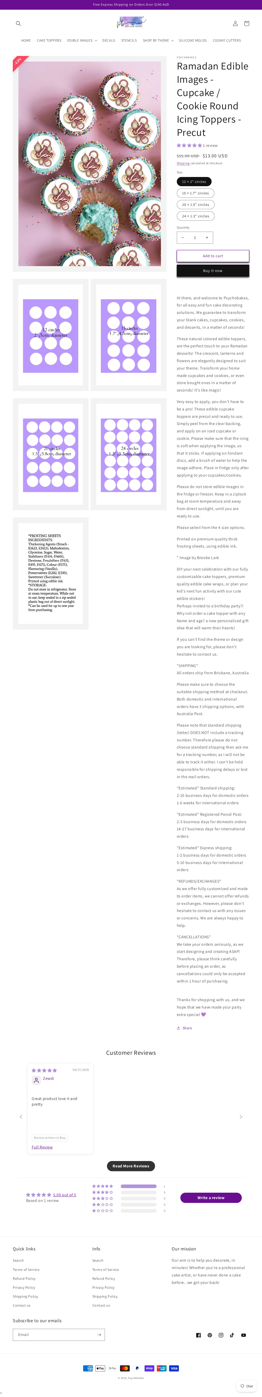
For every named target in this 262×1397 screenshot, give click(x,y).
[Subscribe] (99, 1335)
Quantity (183, 227)
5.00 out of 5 (64, 1195)
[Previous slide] (21, 1116)
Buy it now (213, 270)
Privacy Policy (24, 1287)
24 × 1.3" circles (195, 216)
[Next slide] (241, 1116)
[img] (44, 1070)
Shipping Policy (25, 1296)
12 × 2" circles (194, 181)
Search (18, 1260)
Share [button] (187, 1028)
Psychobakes (136, 1378)
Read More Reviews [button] (131, 1166)
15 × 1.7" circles (195, 193)
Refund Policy (24, 1278)
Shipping (183, 163)
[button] (18, 23)
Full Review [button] (42, 1147)
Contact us (22, 1305)
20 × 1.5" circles (195, 204)
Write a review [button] (211, 1197)
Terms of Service (26, 1269)
